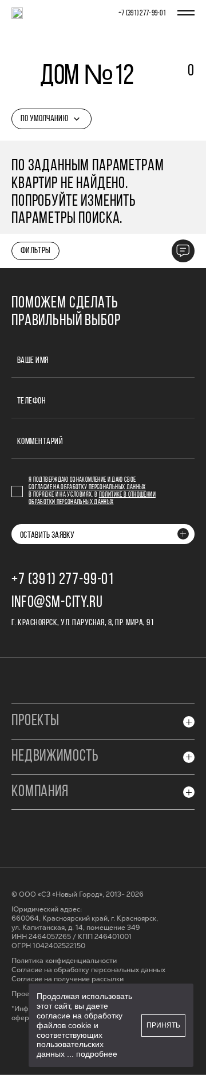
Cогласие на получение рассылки (67, 979)
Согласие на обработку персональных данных (87, 487)
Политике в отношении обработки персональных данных (92, 498)
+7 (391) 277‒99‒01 (142, 13)
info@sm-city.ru (57, 603)
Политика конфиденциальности (64, 961)
